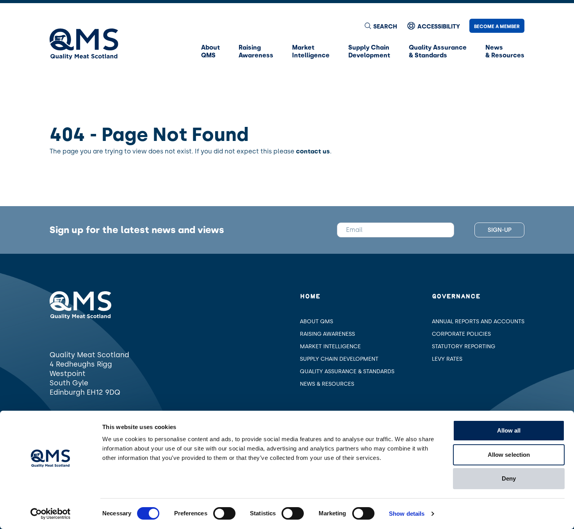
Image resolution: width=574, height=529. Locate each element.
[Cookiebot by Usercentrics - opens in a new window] (50, 514)
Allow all (509, 430)
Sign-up (500, 229)
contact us (313, 151)
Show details (406, 513)
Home (310, 296)
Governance (456, 296)
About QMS (316, 321)
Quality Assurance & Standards (347, 371)
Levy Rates (447, 359)
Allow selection (509, 454)
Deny (509, 478)
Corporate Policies (461, 334)
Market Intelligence (330, 346)
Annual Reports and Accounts (478, 321)
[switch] (224, 513)
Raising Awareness (327, 334)
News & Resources (327, 384)
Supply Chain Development (339, 359)
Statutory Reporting (463, 346)
